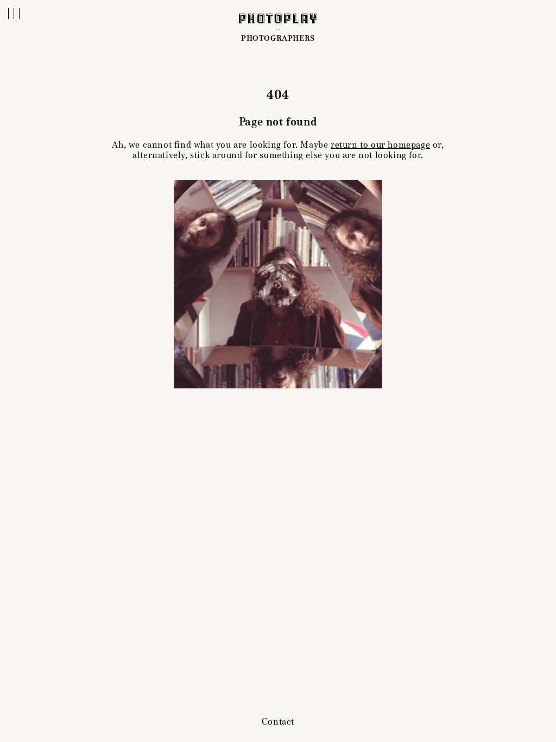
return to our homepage (380, 145)
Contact (278, 721)
